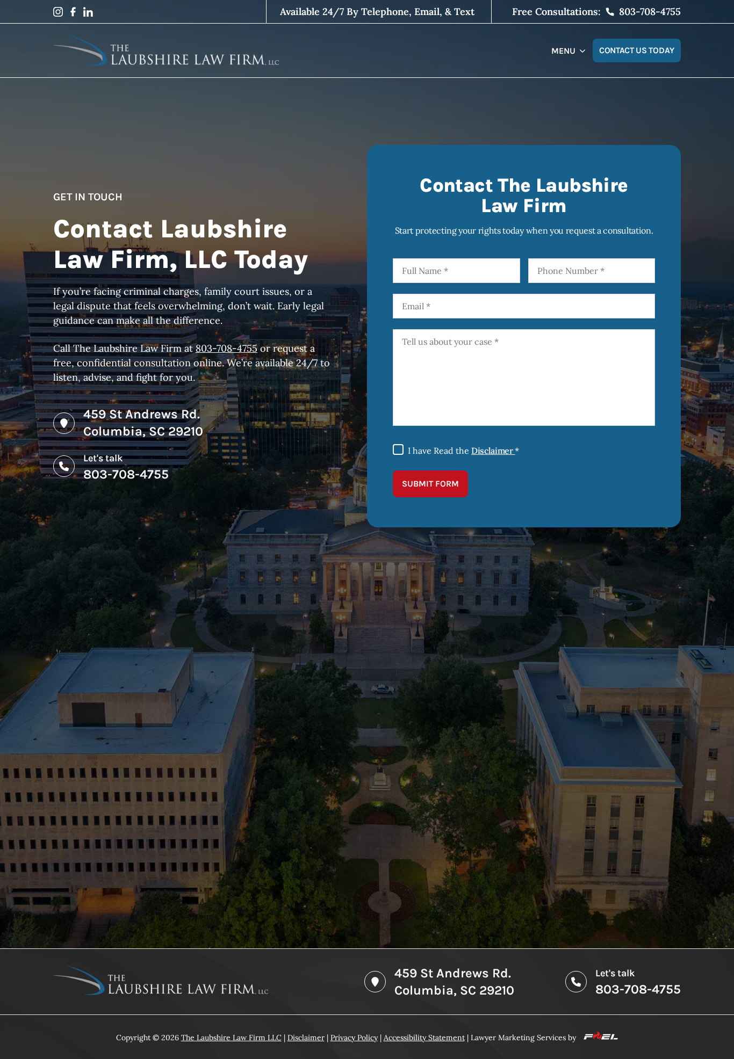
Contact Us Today (636, 50)
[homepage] (166, 50)
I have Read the (463, 450)
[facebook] (73, 12)
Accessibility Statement (424, 1037)
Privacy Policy (354, 1037)
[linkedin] (88, 12)
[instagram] (58, 12)
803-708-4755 (226, 348)
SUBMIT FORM (430, 483)
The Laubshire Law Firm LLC (231, 1037)
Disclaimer (493, 450)
